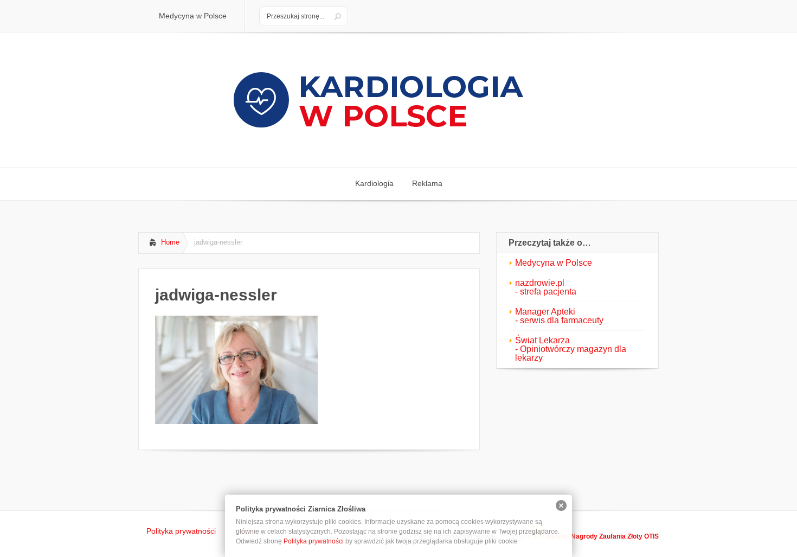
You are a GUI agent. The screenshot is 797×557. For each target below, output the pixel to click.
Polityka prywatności (314, 541)
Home (170, 242)
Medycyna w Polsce (553, 262)
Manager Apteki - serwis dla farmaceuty (559, 316)
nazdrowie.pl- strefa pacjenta (545, 287)
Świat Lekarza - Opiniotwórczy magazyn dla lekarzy (570, 349)
